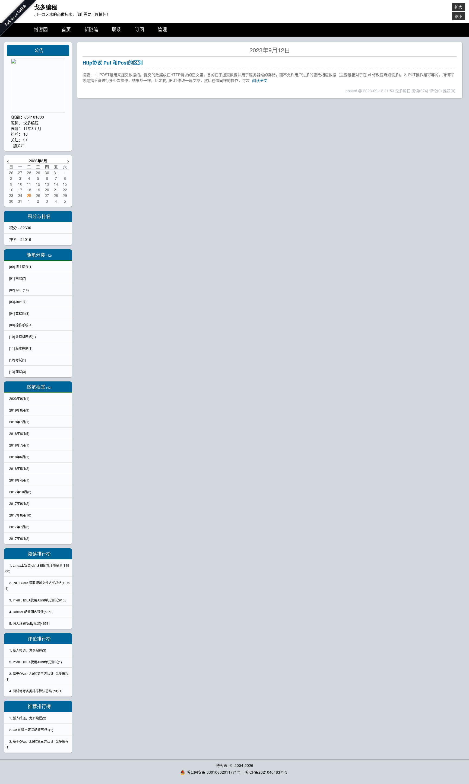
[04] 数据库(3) (19, 313)
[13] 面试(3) (17, 371)
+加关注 (17, 145)
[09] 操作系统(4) (21, 325)
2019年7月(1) (19, 421)
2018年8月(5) (19, 433)
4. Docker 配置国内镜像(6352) (31, 611)
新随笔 (91, 29)
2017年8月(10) (20, 515)
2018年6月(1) (19, 456)
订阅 (139, 29)
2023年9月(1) (19, 398)
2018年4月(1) (19, 480)
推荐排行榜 (39, 706)
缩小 (458, 16)
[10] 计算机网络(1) (22, 336)
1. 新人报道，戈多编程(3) (27, 650)
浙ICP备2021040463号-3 (266, 772)
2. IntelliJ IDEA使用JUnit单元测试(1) (35, 661)
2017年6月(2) (19, 538)
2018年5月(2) (19, 468)
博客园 (41, 29)
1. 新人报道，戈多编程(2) (27, 718)
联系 (116, 29)
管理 (162, 29)
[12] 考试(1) (17, 360)
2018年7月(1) (19, 445)
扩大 (458, 6)
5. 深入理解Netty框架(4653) (29, 623)
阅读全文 (259, 80)
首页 (66, 29)
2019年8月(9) (19, 410)
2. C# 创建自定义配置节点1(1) (31, 729)
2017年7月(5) (19, 526)
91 (25, 139)
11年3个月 (32, 128)
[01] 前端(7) (17, 278)
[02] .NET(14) (19, 290)
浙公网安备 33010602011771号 (213, 772)
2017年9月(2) (19, 503)
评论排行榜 (39, 638)
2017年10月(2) (20, 491)
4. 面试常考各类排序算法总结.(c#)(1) (35, 691)
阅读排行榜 (39, 553)
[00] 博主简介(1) (21, 266)
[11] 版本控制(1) (21, 348)
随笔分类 (36, 254)
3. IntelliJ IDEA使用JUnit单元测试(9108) (38, 600)
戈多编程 (45, 7)
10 (25, 134)
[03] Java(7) (18, 301)
